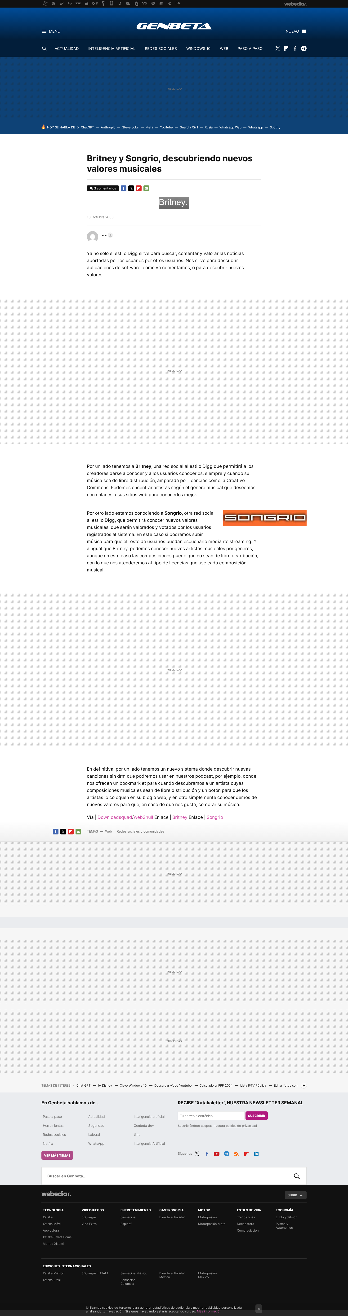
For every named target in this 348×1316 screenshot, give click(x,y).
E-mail (146, 188)
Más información (209, 1311)
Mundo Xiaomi (53, 1244)
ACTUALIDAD (67, 48)
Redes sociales (54, 1134)
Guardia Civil (189, 127)
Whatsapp (255, 127)
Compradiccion (248, 1230)
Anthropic (108, 127)
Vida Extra (89, 1224)
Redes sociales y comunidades (140, 831)
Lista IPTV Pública (253, 1085)
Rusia (209, 127)
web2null (143, 817)
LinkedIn (256, 1153)
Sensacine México (133, 1273)
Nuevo (292, 31)
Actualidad (96, 1116)
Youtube (216, 1153)
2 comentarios (105, 188)
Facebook (295, 48)
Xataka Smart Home (57, 1237)
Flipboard (286, 48)
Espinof (126, 1224)
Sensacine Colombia (128, 1281)
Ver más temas (57, 1155)
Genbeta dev (144, 1125)
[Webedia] (56, 1194)
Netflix (48, 1143)
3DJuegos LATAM (95, 1273)
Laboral (94, 1134)
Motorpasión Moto (212, 1224)
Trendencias (246, 1217)
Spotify (275, 127)
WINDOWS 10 (198, 48)
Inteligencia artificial (149, 1116)
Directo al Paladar (172, 1217)
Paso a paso (52, 1116)
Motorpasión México (207, 1275)
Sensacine (128, 1217)
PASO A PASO (250, 48)
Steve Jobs (130, 127)
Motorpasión (207, 1217)
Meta (149, 127)
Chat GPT (83, 1085)
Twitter (277, 48)
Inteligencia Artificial (149, 1143)
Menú (54, 31)
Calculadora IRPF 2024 (216, 1085)
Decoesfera (245, 1224)
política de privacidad (241, 1125)
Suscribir (256, 1116)
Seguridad (96, 1125)
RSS (236, 1153)
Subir (292, 1195)
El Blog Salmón (286, 1217)
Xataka (48, 1217)
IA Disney (105, 1085)
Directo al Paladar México (172, 1275)
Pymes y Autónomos (284, 1225)
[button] (107, 235)
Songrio (215, 817)
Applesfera (51, 1230)
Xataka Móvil (52, 1224)
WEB (224, 48)
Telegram (304, 48)
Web (108, 831)
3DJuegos (89, 1217)
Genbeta (174, 26)
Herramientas (53, 1125)
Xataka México (53, 1273)
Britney (179, 817)
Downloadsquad (115, 817)
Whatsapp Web (230, 127)
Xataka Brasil (52, 1280)
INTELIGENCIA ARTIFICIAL (111, 48)
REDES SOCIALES (161, 48)
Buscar (297, 1176)
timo (137, 1134)
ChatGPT (87, 127)
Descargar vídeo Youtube (173, 1085)
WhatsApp (96, 1143)
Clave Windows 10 (133, 1085)
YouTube (166, 127)
